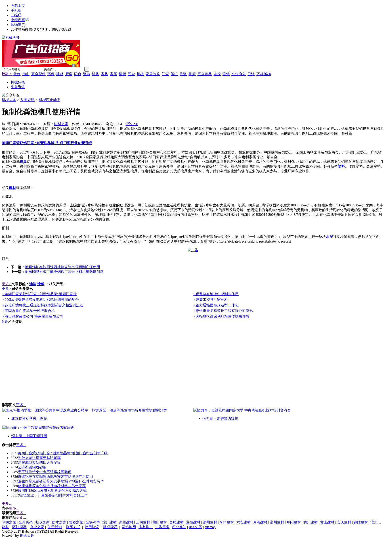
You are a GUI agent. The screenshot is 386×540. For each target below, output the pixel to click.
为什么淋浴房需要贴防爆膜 (39, 458)
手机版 (16, 10)
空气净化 (238, 74)
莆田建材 (160, 522)
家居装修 (153, 74)
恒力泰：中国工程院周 (29, 436)
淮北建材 (377, 522)
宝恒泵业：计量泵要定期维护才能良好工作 (54, 495)
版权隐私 (110, 527)
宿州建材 (277, 522)
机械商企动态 (49, 100)
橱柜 (122, 74)
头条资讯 (27, 100)
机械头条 (9, 100)
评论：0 (132, 124)
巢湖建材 (260, 522)
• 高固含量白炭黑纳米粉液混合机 (28, 311)
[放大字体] (3, 123)
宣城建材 (193, 522)
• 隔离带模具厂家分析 (210, 299)
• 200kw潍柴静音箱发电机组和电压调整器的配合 (40, 299)
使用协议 (92, 527)
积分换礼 (179, 527)
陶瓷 (183, 74)
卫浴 (251, 74)
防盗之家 (76, 522)
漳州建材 (109, 522)
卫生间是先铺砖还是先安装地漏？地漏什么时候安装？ (61, 481)
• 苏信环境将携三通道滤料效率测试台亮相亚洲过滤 (42, 305)
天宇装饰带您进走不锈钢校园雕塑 (44, 472)
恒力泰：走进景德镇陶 (220, 418)
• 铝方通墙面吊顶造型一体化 (216, 305)
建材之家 (61, 124)
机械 (140, 74)
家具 (104, 74)
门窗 (165, 74)
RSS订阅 (195, 527)
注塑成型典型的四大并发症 (39, 462)
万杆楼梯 (263, 74)
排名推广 (145, 527)
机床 (192, 74)
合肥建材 (176, 522)
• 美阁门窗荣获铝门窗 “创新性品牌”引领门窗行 (39, 294)
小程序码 (18, 20)
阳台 (77, 74)
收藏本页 (18, 6)
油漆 (32, 284)
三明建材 (143, 522)
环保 (51, 74)
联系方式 (73, 527)
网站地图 (129, 527)
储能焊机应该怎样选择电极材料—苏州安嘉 (52, 486)
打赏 (5, 259)
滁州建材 (310, 522)
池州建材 (210, 522)
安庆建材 (344, 522)
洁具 (95, 74)
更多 (6, 284)
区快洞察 (93, 522)
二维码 (16, 15)
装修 (17, 74)
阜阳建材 (294, 522)
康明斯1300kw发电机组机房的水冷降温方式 (52, 490)
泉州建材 (126, 522)
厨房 (68, 74)
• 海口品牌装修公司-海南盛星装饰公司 (32, 316)
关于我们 (55, 527)
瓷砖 (86, 74)
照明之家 (42, 522)
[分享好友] (11, 95)
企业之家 (37, 527)
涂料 (40, 284)
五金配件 (38, 74)
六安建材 (243, 522)
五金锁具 (204, 74)
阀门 (174, 74)
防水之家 (59, 522)
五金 (131, 74)
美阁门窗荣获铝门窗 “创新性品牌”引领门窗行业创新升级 (63, 453)
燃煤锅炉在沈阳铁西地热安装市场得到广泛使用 (62, 267)
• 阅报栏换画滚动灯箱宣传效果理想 (221, 316)
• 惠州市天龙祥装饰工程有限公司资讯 (223, 311)
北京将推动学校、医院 (29, 418)
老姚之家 (9, 522)
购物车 (16, 25)
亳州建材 (227, 522)
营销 (226, 74)
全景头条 (26, 522)
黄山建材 (327, 522)
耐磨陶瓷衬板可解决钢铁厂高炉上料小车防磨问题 (64, 272)
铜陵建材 (361, 522)
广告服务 (162, 527)
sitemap (210, 527)
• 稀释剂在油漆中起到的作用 (216, 294)
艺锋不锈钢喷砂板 (32, 467)
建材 (59, 74)
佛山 (25, 74)
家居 (113, 74)
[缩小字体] (9, 123)
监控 (217, 74)
